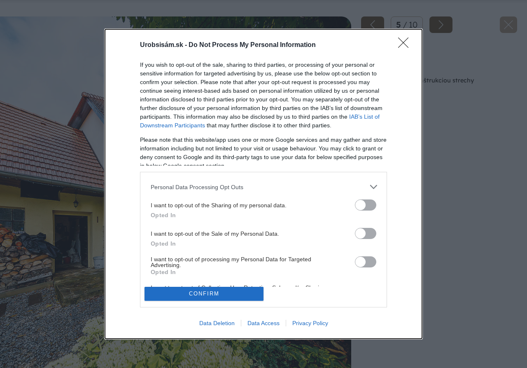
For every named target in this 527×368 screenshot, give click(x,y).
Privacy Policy (310, 323)
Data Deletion (217, 323)
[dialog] (263, 184)
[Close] (406, 45)
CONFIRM (204, 294)
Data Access (263, 323)
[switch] (365, 205)
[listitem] (263, 187)
